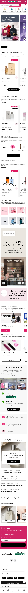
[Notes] (4, 147)
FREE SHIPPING (9, 416)
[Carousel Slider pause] (24, 39)
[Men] (4, 221)
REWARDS (8, 423)
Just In (3, 47)
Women (4, 11)
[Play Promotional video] (13, 271)
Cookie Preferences (10, 583)
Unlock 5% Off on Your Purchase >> (14, 2)
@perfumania (14, 298)
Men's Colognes (12, 47)
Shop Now (5, 330)
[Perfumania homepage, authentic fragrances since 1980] (5, 5)
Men (12, 11)
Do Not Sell (18, 583)
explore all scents (13, 155)
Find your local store (13, 409)
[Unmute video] (19, 283)
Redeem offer (11, 360)
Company (4, 569)
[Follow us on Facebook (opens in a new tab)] (11, 560)
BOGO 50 (19, 11)
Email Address (5, 540)
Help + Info (5, 573)
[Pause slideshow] (1, 2)
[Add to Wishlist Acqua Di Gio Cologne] (16, 124)
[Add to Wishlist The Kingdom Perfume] (16, 77)
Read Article (13, 461)
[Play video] (3, 283)
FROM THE (13, 439)
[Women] (4, 210)
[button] (25, 5)
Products (5, 566)
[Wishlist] (22, 5)
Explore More (3, 102)
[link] (24, 581)
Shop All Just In (13, 90)
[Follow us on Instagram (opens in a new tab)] (14, 560)
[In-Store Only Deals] (10, 28)
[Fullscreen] (23, 283)
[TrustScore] (11, 397)
